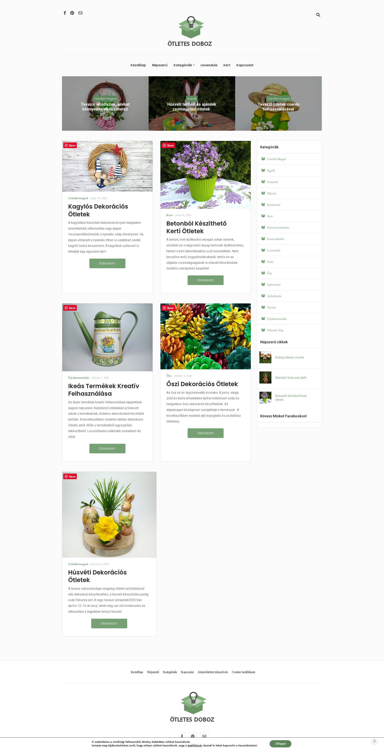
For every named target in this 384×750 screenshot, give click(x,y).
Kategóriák (183, 65)
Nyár (270, 261)
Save (72, 145)
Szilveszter (274, 284)
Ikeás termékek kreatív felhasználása (103, 390)
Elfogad (280, 744)
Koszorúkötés (275, 239)
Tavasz (271, 307)
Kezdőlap (138, 65)
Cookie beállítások (243, 672)
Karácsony (274, 204)
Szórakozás (274, 296)
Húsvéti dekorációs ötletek (97, 576)
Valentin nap (275, 330)
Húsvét (192, 99)
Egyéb (271, 170)
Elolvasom (107, 263)
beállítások (195, 745)
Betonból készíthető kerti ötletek (196, 227)
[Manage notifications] (374, 741)
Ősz (168, 375)
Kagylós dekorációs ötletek (98, 210)
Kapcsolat (244, 65)
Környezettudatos (278, 227)
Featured (272, 182)
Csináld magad (105, 99)
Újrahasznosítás (78, 377)
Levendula (209, 65)
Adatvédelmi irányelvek (213, 672)
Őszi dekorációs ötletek (202, 384)
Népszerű (160, 65)
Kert (226, 65)
